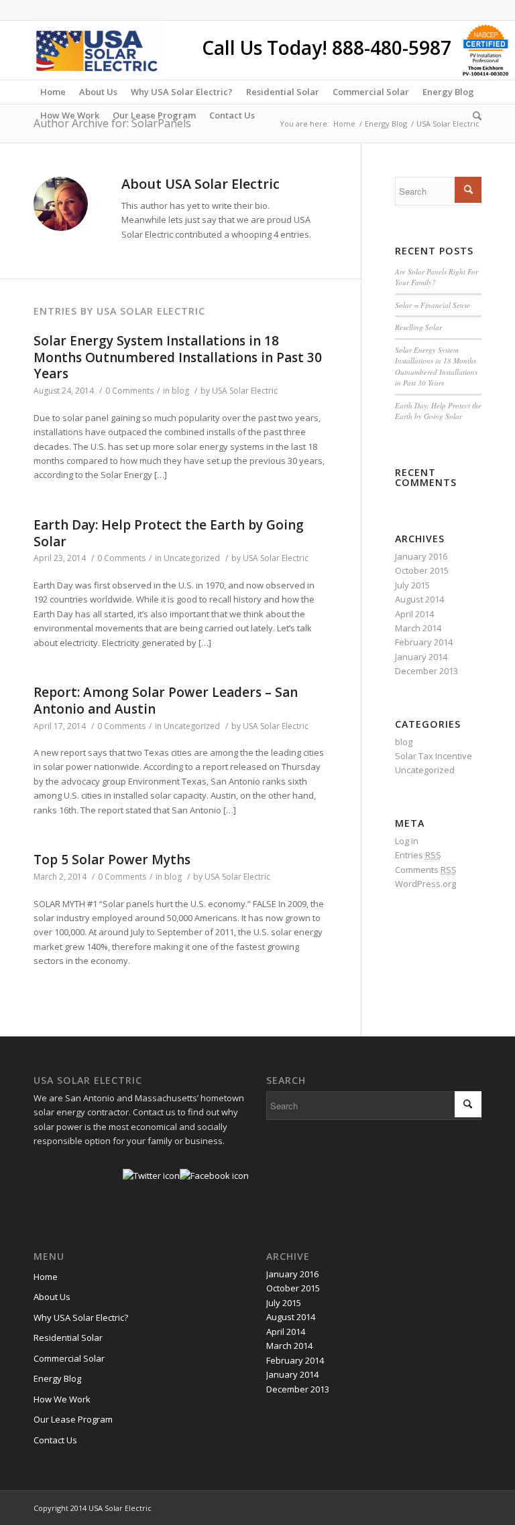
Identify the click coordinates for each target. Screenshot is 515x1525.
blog (180, 390)
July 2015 (412, 585)
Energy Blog (386, 123)
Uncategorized (192, 558)
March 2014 (418, 628)
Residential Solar (68, 1338)
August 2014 (419, 599)
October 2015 (422, 570)
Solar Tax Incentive (433, 756)
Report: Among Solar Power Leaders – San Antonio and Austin (166, 701)
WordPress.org (425, 884)
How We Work (62, 1399)
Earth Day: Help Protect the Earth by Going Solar (169, 533)
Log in (406, 841)
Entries (418, 855)
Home (344, 123)
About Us (52, 1297)
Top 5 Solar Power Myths (112, 859)
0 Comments (129, 390)
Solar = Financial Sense (432, 305)
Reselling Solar (418, 327)
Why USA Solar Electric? (81, 1317)
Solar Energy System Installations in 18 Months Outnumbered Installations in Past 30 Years (178, 357)
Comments (426, 870)
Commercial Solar (69, 1358)
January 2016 (421, 556)
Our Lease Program (73, 1419)
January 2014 (421, 657)
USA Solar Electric (245, 390)
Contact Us (55, 1440)
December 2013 (426, 671)
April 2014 (414, 614)
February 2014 (424, 642)
